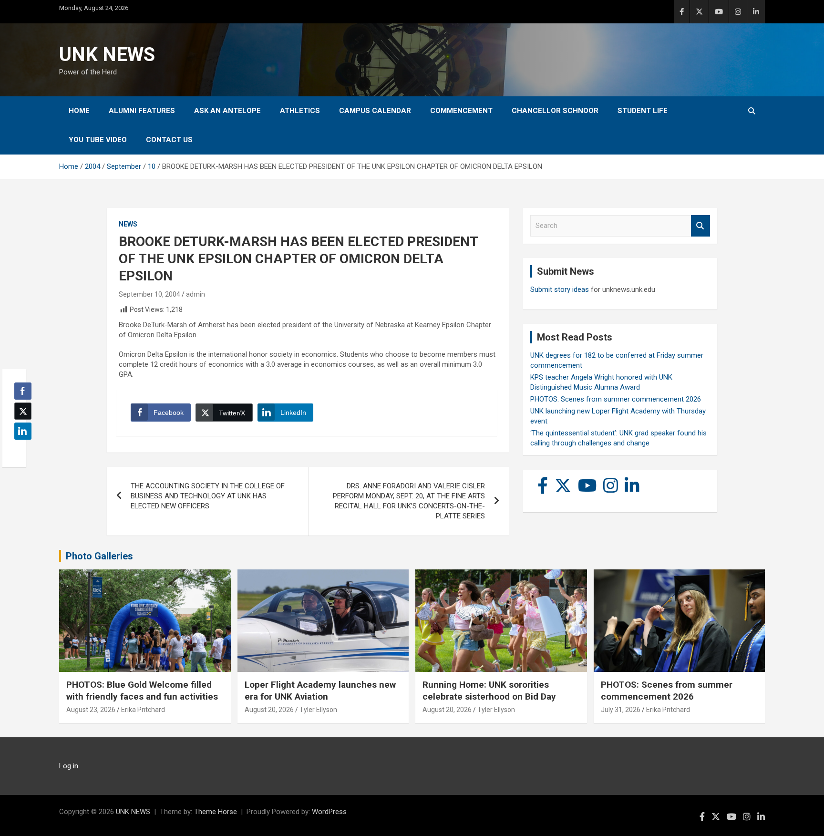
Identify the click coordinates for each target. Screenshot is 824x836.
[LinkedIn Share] (22, 431)
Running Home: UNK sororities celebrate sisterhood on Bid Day (489, 690)
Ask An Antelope (227, 110)
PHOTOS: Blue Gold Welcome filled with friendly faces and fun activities (142, 690)
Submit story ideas (559, 289)
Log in (68, 766)
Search (700, 226)
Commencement (461, 110)
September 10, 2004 (149, 294)
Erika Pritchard (143, 709)
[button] (20, 449)
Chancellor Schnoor (555, 110)
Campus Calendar (375, 110)
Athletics (300, 110)
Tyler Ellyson (318, 709)
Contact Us (169, 139)
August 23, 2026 (90, 709)
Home (79, 110)
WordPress (329, 811)
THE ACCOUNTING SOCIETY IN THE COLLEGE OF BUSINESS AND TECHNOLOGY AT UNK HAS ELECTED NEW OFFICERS (208, 496)
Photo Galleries (99, 556)
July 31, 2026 (620, 709)
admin (195, 294)
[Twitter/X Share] (22, 411)
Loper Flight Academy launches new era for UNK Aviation (320, 690)
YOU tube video (98, 139)
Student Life (643, 110)
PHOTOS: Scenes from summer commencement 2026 (615, 399)
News (128, 224)
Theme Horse (215, 811)
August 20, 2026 (269, 709)
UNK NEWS (107, 54)
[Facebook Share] (22, 391)
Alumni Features (142, 110)
